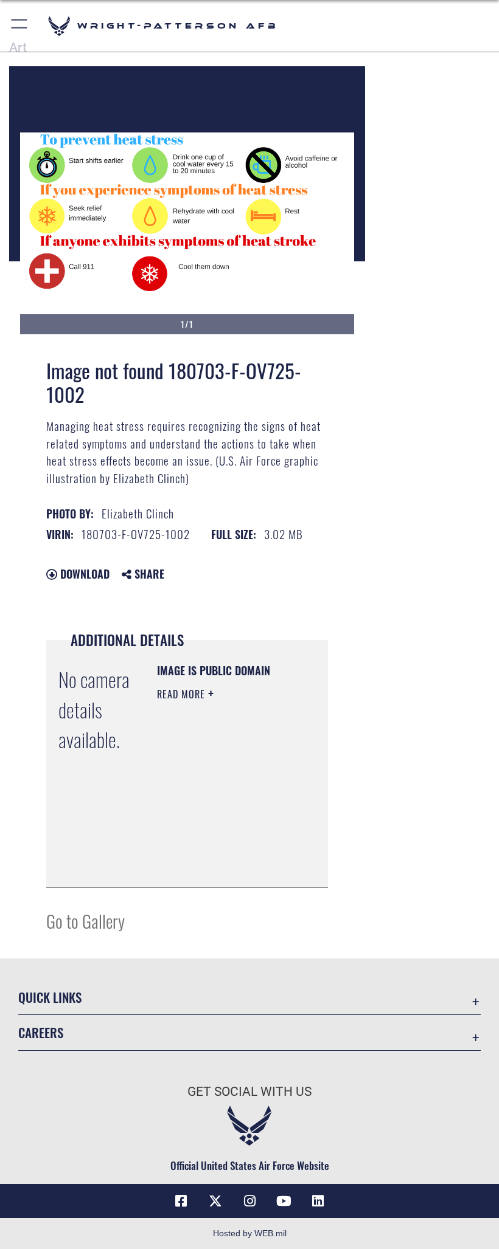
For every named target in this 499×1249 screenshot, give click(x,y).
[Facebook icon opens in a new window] (181, 1201)
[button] (20, 26)
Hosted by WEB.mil (250, 1233)
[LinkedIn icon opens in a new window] (318, 1201)
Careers (40, 1032)
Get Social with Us (249, 1091)
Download (83, 574)
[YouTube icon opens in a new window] (283, 1201)
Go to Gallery (85, 920)
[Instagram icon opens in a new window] (249, 1201)
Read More (182, 694)
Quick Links (50, 997)
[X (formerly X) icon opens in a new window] (215, 1201)
